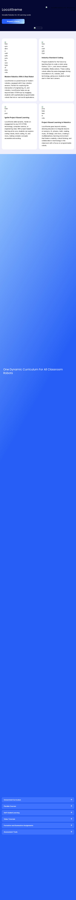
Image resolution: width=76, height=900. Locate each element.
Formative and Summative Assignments (18, 825)
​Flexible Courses (10, 806)
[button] (38, 799)
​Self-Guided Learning (11, 813)
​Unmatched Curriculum (12, 800)
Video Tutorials (9, 819)
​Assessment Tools (10, 832)
